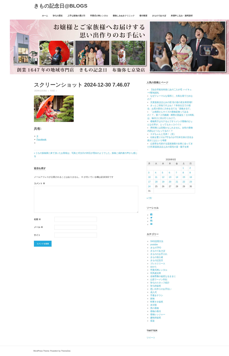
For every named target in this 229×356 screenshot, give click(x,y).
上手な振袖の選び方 (76, 15)
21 (177, 182)
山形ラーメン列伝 (158, 279)
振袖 (152, 298)
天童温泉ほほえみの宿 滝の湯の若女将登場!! (171, 102)
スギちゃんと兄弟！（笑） (163, 134)
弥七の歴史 (58, 15)
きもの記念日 (156, 260)
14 (177, 177)
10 (149, 177)
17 (149, 182)
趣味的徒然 (155, 318)
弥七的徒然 (155, 286)
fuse (52, 91)
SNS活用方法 (156, 241)
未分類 (153, 305)
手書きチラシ (156, 295)
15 (184, 177)
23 (191, 182)
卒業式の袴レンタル (99, 15)
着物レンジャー (157, 314)
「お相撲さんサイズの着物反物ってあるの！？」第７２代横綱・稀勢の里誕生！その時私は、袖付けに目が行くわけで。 (170, 115)
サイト (37, 235)
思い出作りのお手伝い (160, 289)
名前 (37, 219)
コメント (39, 183)
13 (170, 177)
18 (156, 182)
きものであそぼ (159, 15)
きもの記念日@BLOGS (60, 6)
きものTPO (155, 248)
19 (163, 182)
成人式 (153, 292)
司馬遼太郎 (155, 273)
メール (38, 227)
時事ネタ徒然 (156, 302)
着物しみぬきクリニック (124, 15)
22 (184, 182)
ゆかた (153, 267)
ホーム (45, 15)
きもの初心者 (156, 257)
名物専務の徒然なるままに (163, 276)
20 (170, 182)
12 (163, 177)
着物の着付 (155, 311)
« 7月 (149, 198)
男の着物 (154, 308)
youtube (154, 244)
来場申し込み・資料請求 (182, 15)
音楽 (152, 321)
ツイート (151, 338)
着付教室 (143, 15)
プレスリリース (157, 263)
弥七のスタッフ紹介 (159, 283)
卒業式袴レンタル (158, 270)
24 (149, 186)
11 (156, 177)
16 (191, 177)
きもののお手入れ (158, 254)
